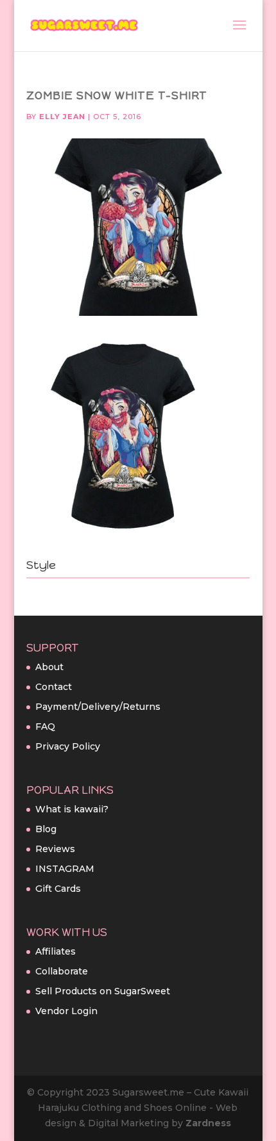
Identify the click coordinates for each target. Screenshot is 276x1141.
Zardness (208, 1123)
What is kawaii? (71, 809)
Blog (45, 829)
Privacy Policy (67, 746)
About (49, 667)
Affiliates (55, 951)
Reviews (55, 849)
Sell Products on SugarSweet (102, 991)
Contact (53, 687)
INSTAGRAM (64, 868)
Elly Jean (62, 116)
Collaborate (61, 971)
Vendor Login (66, 1011)
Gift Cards (58, 888)
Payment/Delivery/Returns (97, 706)
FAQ (45, 726)
